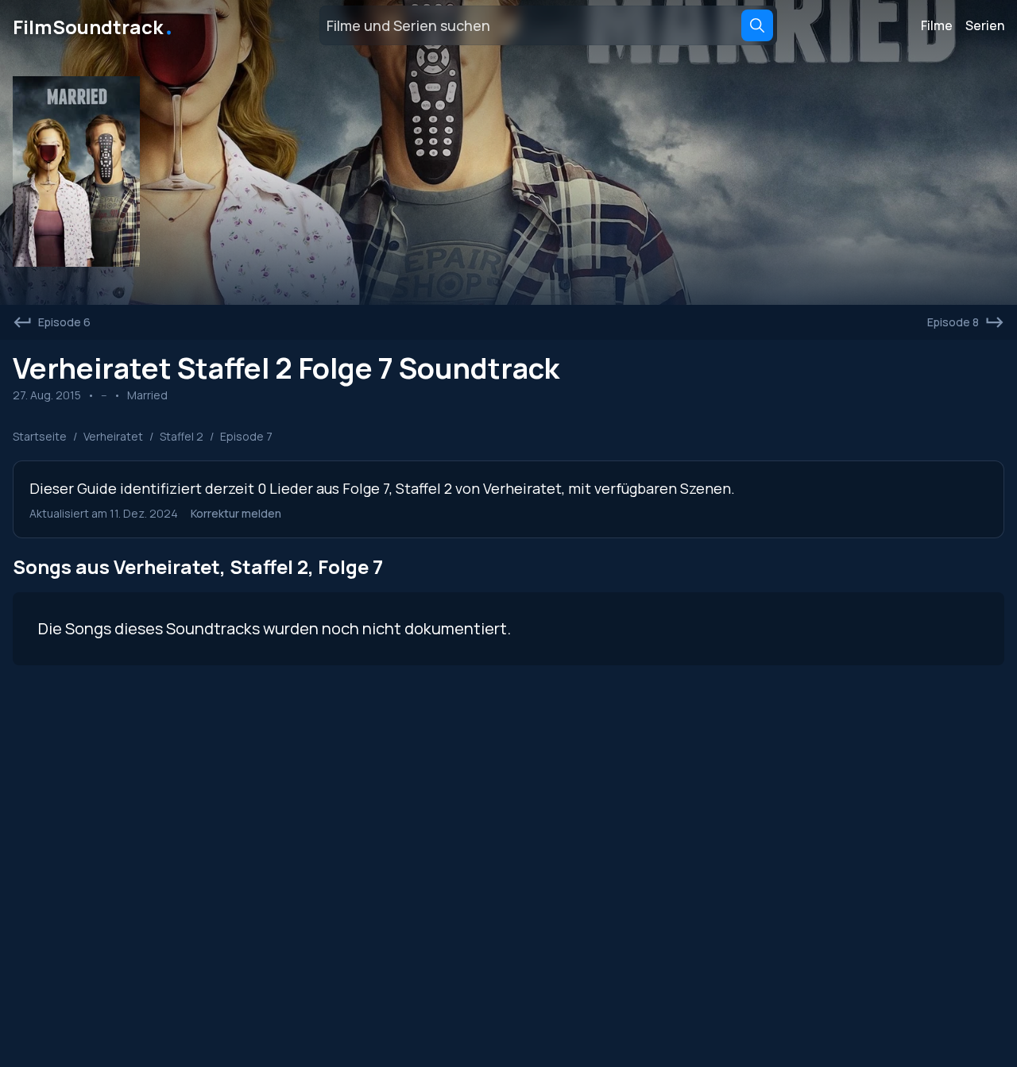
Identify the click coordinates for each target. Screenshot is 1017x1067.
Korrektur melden (236, 513)
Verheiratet (113, 436)
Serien (984, 25)
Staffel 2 (181, 436)
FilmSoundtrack (94, 25)
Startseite (40, 436)
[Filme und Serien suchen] (757, 25)
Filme (937, 25)
